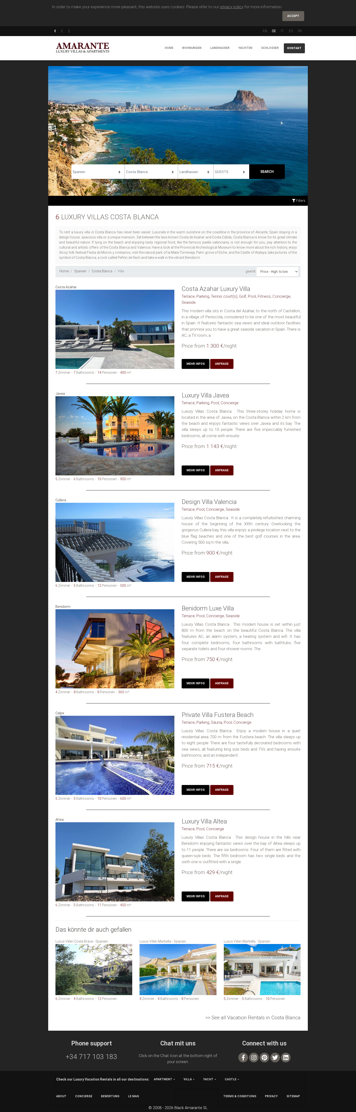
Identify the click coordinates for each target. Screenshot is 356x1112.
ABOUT (61, 1096)
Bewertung (110, 1096)
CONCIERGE (83, 1096)
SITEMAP (293, 1096)
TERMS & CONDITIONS (239, 1096)
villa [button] (188, 1079)
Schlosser (270, 48)
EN (265, 31)
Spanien (80, 271)
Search (267, 172)
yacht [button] (208, 1079)
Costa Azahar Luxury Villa (216, 288)
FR (300, 31)
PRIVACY (271, 1096)
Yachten (245, 48)
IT (282, 31)
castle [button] (230, 1079)
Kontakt (294, 48)
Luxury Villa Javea (205, 395)
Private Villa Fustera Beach (218, 714)
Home (169, 48)
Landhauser (220, 48)
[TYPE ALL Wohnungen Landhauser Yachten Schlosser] (195, 171)
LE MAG (133, 1096)
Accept (293, 16)
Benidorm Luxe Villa (208, 608)
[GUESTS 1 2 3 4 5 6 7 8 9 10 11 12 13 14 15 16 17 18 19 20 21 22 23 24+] (231, 171)
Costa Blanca (102, 271)
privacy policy (231, 6)
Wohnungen (191, 48)
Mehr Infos (195, 364)
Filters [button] (300, 201)
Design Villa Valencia (209, 501)
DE (274, 31)
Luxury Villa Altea (204, 821)
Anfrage (222, 364)
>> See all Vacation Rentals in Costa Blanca (253, 1018)
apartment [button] (163, 1079)
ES (291, 31)
